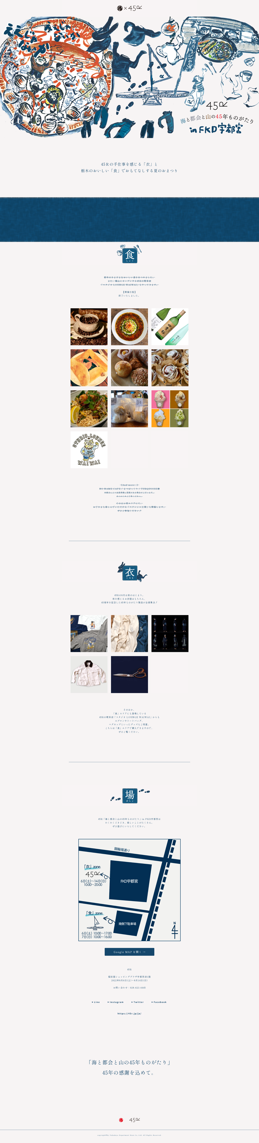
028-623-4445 (138, 987)
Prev (37, 563)
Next (222, 563)
